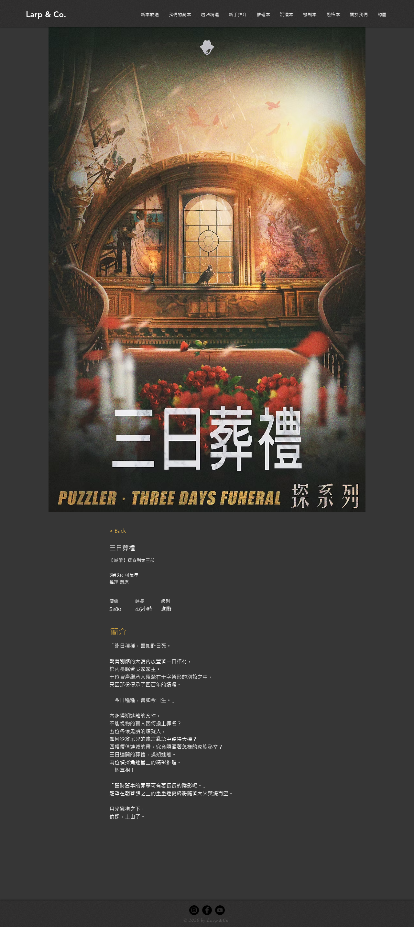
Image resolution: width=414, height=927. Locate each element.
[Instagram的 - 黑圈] (194, 910)
